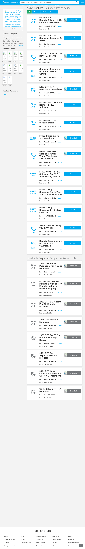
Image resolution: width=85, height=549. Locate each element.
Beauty (5, 94)
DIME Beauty (15, 73)
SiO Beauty (4, 73)
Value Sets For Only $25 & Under (50, 226)
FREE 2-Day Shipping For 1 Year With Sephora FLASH (51, 192)
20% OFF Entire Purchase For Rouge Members (50, 265)
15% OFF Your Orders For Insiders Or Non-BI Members (50, 373)
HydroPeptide (21, 73)
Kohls (30, 5)
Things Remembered (11, 546)
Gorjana (22, 539)
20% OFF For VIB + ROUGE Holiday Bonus (49, 337)
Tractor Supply (41, 546)
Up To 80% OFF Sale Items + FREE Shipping (50, 104)
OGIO (6, 536)
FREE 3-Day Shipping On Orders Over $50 (50, 209)
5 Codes (44, 12)
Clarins (6, 542)
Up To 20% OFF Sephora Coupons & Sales (50, 38)
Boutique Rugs (41, 536)
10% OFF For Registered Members (50, 88)
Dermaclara (10, 85)
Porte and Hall (10, 73)
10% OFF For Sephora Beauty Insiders (48, 355)
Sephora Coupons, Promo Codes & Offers (49, 71)
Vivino (70, 536)
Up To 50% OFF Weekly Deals (47, 121)
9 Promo (36, 12)
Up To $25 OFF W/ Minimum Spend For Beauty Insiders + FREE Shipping (50, 285)
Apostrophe (15, 61)
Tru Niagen (4, 85)
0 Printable (53, 12)
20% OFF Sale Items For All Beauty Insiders (50, 304)
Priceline (56, 5)
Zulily (22, 546)
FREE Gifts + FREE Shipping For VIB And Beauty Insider (50, 174)
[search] (77, 2)
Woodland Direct (25, 542)
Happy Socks (56, 539)
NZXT (22, 536)
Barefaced (10, 61)
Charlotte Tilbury (9, 539)
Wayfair (35, 5)
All (29, 12)
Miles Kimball (40, 542)
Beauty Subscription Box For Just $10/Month (50, 243)
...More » (59, 26)
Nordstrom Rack (42, 5)
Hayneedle (50, 5)
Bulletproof (39, 539)
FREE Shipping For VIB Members (50, 137)
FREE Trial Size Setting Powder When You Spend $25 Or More (48, 155)
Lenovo (54, 542)
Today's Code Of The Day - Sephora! (50, 54)
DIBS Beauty (4, 61)
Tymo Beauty (21, 61)
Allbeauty (71, 539)
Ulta (53, 546)
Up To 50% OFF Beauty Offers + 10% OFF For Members (50, 20)
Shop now (13, 28)
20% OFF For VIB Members (48, 320)
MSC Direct (56, 536)
